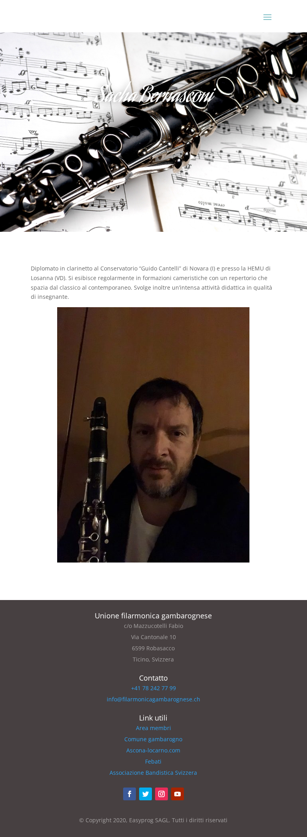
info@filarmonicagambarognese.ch (153, 699)
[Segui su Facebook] (129, 794)
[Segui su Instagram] (161, 794)
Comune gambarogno (153, 739)
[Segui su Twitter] (145, 794)
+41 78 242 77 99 (153, 688)
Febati (153, 761)
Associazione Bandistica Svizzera (153, 772)
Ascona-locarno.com (153, 750)
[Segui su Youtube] (177, 794)
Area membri (153, 728)
